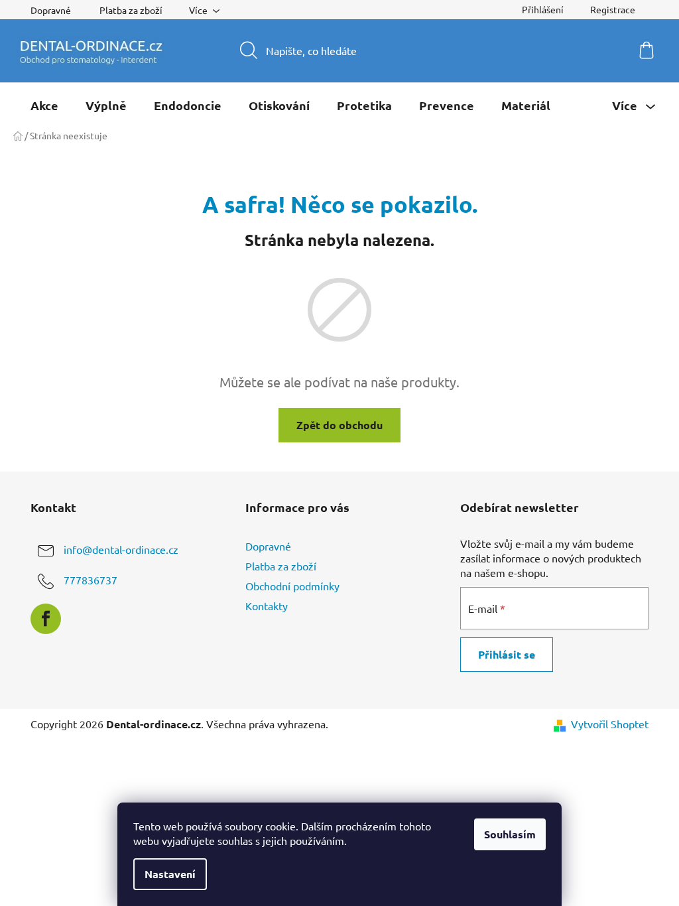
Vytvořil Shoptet (609, 723)
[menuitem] (44, 105)
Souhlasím (510, 834)
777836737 (90, 579)
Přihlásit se (506, 654)
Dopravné (51, 10)
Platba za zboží (130, 10)
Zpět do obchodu (339, 425)
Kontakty (266, 605)
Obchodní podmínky (292, 585)
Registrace (612, 9)
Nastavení (170, 874)
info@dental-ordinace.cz (121, 549)
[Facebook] (46, 619)
